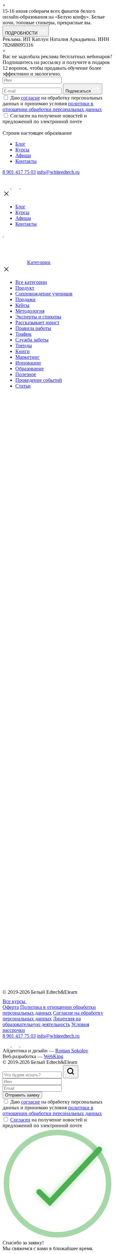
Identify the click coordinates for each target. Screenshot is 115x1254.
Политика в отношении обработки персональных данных (49, 1010)
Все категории (31, 282)
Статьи (23, 386)
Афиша (23, 155)
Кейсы (22, 305)
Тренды (23, 345)
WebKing (53, 1056)
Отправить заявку (22, 1095)
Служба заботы (32, 339)
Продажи (25, 299)
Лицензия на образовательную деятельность (42, 1021)
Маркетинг (27, 357)
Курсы (22, 149)
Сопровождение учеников (44, 293)
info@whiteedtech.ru (58, 172)
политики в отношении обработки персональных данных (52, 106)
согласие (30, 97)
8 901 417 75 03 (19, 172)
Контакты (26, 161)
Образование (29, 368)
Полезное (25, 374)
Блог (20, 144)
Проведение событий (38, 380)
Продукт (24, 288)
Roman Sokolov (71, 1050)
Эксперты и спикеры (38, 316)
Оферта (11, 1007)
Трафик (23, 334)
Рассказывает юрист (37, 322)
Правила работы (33, 328)
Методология (29, 311)
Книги (22, 351)
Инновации (28, 363)
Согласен (20, 1119)
